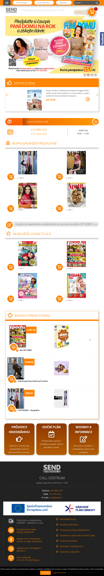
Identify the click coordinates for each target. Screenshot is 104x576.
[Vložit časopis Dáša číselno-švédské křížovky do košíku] (10, 267)
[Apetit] (76, 195)
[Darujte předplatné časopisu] (52, 121)
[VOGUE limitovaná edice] (76, 162)
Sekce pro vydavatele (69, 551)
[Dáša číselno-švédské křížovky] (27, 253)
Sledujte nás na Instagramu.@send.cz (29, 549)
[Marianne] (27, 195)
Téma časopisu (21, 2)
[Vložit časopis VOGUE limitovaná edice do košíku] (59, 176)
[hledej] (97, 3)
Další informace (59, 572)
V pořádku (45, 572)
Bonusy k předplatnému (32, 315)
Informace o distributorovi (71, 546)
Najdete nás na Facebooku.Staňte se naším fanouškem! (29, 540)
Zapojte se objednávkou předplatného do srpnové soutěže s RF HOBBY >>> (56, 224)
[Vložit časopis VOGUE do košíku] (10, 176)
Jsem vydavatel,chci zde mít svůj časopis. (28, 558)
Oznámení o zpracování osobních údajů (77, 535)
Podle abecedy (43, 2)
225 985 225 (39, 129)
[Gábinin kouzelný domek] (27, 285)
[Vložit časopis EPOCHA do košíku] (59, 267)
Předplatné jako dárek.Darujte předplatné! (26, 531)
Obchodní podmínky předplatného (75, 530)
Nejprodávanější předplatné (34, 143)
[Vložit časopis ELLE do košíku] (11, 378)
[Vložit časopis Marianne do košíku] (10, 208)
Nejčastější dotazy (68, 519)
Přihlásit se (79, 12)
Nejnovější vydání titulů (31, 233)
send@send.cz (55, 497)
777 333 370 (39, 134)
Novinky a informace (69, 524)
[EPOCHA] (76, 254)
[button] (6, 95)
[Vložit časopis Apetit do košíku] (59, 208)
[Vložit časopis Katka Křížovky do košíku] (59, 299)
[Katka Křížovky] (76, 285)
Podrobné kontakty (68, 540)
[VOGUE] (27, 162)
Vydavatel (63, 2)
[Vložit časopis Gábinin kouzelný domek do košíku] (10, 299)
